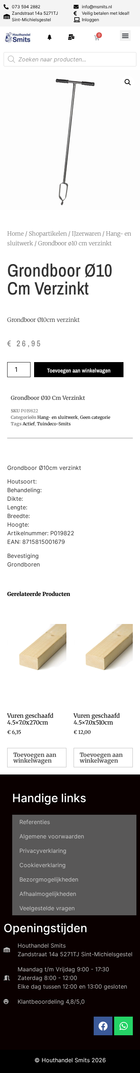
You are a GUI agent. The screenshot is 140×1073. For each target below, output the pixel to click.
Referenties (34, 821)
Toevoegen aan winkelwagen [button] (34, 757)
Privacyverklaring (42, 850)
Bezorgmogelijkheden (48, 879)
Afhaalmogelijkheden (47, 893)
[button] (125, 35)
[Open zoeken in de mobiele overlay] (70, 59)
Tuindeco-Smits (54, 423)
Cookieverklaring (42, 865)
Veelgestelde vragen (47, 908)
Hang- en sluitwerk (57, 417)
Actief (29, 423)
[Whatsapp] (123, 1026)
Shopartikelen (48, 233)
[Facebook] (103, 1026)
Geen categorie (95, 417)
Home (15, 233)
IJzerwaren (86, 233)
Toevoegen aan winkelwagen (79, 370)
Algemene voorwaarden (51, 836)
